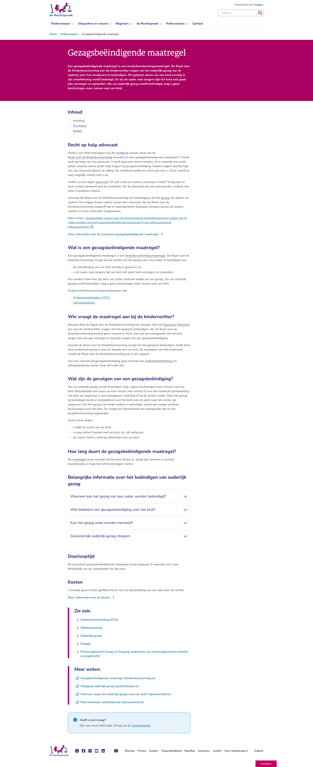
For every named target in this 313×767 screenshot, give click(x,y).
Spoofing (189, 751)
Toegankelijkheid (171, 751)
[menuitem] (62, 23)
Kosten (77, 131)
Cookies (153, 751)
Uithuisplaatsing (84, 303)
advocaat (102, 182)
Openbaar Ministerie (176, 325)
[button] (266, 763)
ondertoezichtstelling (159, 361)
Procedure (79, 126)
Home (53, 34)
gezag (165, 198)
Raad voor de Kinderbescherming (90, 157)
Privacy (142, 751)
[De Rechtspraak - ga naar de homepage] (61, 10)
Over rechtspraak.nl (236, 751)
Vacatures (204, 751)
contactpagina (141, 725)
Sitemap (130, 751)
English (258, 751)
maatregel (79, 459)
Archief (217, 751)
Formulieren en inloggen (248, 5)
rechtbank (122, 153)
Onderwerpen (69, 34)
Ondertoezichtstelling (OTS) (91, 298)
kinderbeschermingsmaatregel (145, 256)
